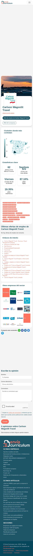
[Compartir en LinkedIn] (25, 330)
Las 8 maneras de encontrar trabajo (13, 504)
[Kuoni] (19, 301)
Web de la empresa (9, 123)
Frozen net (6, 473)
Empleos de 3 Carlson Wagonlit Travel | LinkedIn (17, 270)
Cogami (5, 462)
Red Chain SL (7, 471)
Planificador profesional (10, 532)
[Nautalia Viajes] (19, 292)
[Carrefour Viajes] (6, 318)
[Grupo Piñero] (19, 324)
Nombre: (3, 374)
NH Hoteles (6, 292)
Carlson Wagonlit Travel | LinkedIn (13, 277)
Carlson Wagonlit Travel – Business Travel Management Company (15, 241)
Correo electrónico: (6, 381)
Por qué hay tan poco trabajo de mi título (15, 502)
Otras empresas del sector (14, 285)
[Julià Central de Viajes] (26, 309)
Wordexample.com (8, 548)
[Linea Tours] (6, 324)
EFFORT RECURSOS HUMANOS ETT (14, 458)
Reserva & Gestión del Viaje (11, 244)
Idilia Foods (6, 464)
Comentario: (4, 388)
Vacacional (7, 250)
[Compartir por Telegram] (2, 333)
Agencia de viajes (8, 113)
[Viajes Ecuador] (19, 318)
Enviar (5, 421)
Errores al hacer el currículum (12, 506)
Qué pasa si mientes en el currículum (14, 509)
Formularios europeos (9, 468)
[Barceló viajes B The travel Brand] (13, 308)
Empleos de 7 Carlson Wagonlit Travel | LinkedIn (17, 265)
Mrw (4, 466)
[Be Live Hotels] (26, 300)
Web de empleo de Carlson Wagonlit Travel (16, 118)
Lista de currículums (9, 534)
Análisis (6, 253)
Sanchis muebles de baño (10, 452)
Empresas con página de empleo (12, 525)
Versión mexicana (8, 550)
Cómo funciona (7, 552)
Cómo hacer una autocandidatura (13, 515)
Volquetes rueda (8, 456)
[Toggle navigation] (29, 2)
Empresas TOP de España (11, 527)
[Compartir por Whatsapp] (19, 330)
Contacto (17, 552)
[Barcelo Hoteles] (13, 300)
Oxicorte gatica (7, 460)
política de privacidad (14, 412)
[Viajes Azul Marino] (19, 309)
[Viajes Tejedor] (26, 292)
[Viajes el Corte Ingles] (13, 292)
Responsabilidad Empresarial (12, 248)
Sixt (25, 318)
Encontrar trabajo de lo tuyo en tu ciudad (15, 496)
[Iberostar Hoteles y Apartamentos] (6, 301)
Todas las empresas (9, 530)
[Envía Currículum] (6, 2)
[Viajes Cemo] (13, 324)
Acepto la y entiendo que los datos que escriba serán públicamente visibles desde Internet (16, 415)
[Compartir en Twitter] (28, 330)
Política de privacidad (22, 550)
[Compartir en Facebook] (22, 330)
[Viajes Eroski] (6, 308)
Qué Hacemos (8, 246)
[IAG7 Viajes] (13, 318)
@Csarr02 (6, 546)
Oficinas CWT (8, 251)
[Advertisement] (16, 22)
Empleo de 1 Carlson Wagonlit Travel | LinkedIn (16, 272)
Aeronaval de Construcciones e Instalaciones (16, 454)
